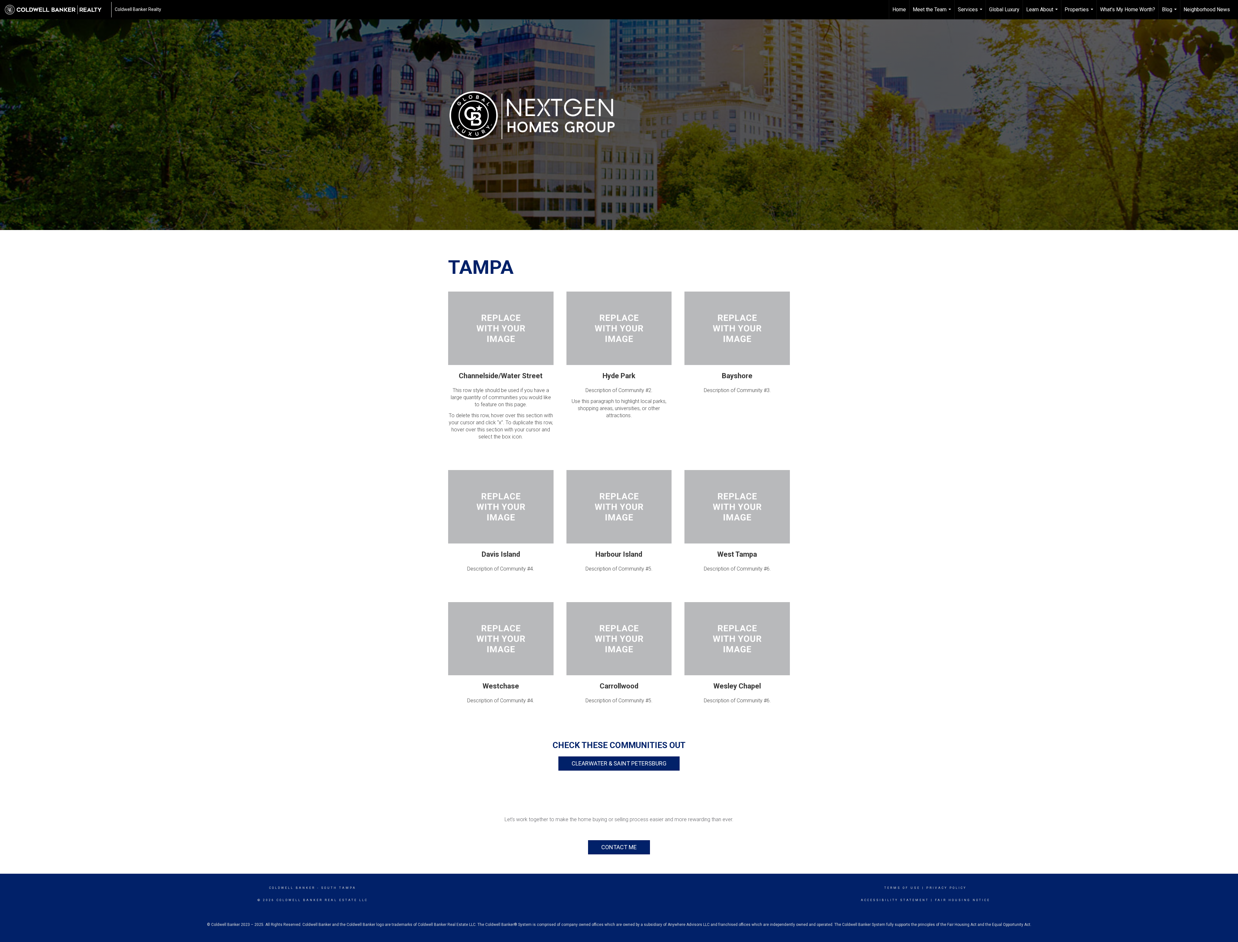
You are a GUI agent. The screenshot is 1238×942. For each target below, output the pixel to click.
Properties (1080, 12)
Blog (1170, 12)
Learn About (1042, 12)
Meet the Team (933, 12)
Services (971, 12)
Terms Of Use (902, 887)
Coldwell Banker (292, 887)
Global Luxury (1004, 9)
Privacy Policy (946, 887)
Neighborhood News (1207, 9)
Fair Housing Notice (962, 900)
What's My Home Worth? (1127, 9)
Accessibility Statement (895, 900)
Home (899, 9)
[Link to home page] (56, 9)
